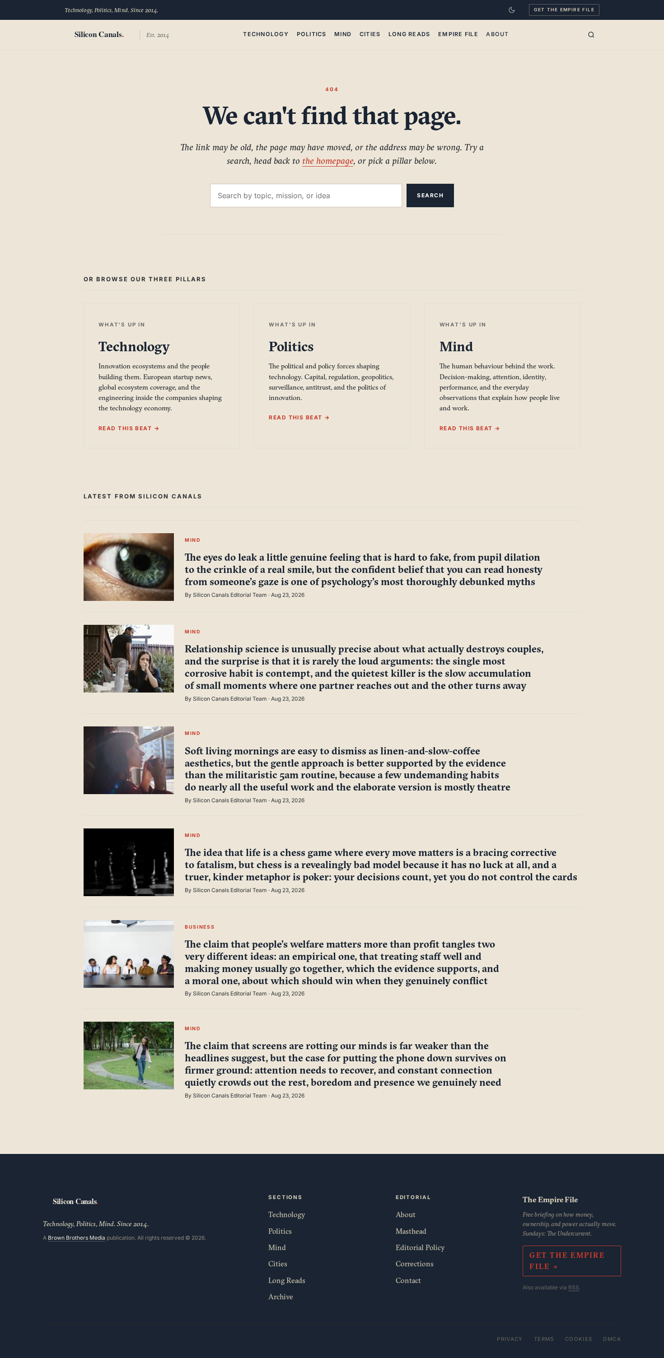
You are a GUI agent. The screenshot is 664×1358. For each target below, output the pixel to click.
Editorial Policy (420, 1247)
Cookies (579, 1339)
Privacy (510, 1339)
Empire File (458, 34)
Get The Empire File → (566, 1261)
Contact (408, 1280)
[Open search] (591, 35)
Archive (280, 1296)
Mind (342, 34)
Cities (370, 34)
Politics (312, 34)
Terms (544, 1339)
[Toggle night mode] (511, 10)
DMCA (612, 1339)
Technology (266, 34)
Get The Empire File (564, 9)
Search (430, 195)
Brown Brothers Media (76, 1237)
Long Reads (409, 34)
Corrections (415, 1263)
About (497, 34)
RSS (573, 1287)
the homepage (327, 160)
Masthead (411, 1231)
